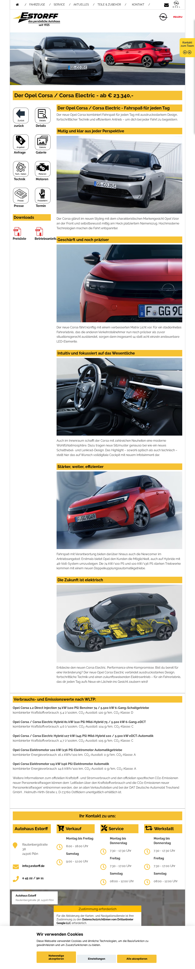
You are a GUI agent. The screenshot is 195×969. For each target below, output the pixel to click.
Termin (41, 206)
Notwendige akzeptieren (56, 957)
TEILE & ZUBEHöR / (112, 4)
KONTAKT (138, 4)
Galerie (41, 152)
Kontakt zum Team (187, 44)
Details (41, 126)
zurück (19, 126)
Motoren (42, 179)
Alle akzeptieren (136, 958)
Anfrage (20, 152)
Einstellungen (96, 958)
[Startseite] (176, 4)
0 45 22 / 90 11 (33, 878)
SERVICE (59, 4)
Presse (19, 206)
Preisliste (19, 238)
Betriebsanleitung (48, 238)
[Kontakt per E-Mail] (166, 4)
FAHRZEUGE (37, 4)
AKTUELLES (81, 4)
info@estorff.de (33, 866)
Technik (19, 179)
